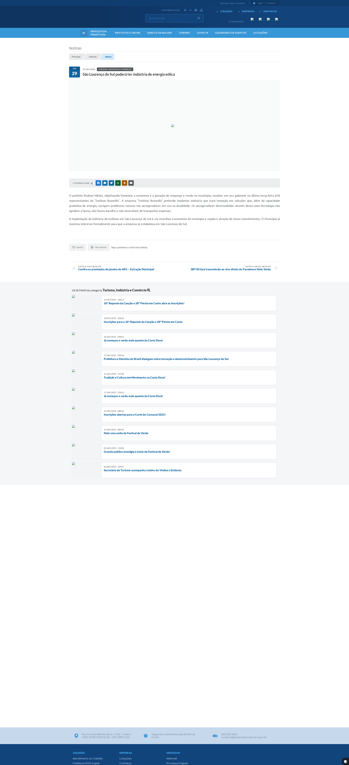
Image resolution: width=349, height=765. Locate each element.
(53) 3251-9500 (229, 734)
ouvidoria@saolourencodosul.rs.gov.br (244, 737)
